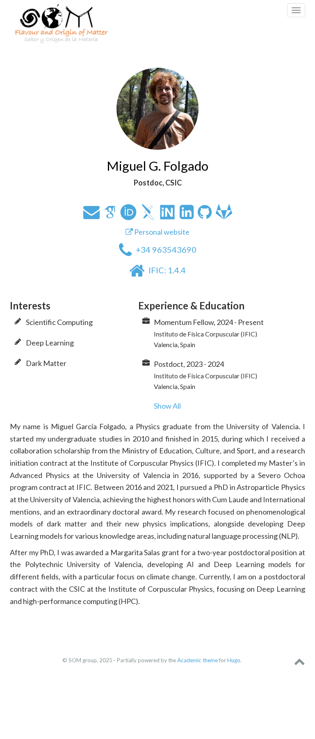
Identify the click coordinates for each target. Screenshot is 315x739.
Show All (167, 405)
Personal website (161, 231)
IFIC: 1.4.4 (167, 270)
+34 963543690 (166, 249)
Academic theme (197, 660)
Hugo (233, 660)
